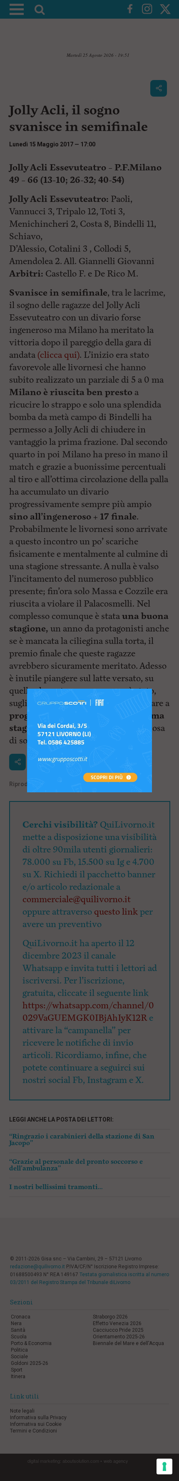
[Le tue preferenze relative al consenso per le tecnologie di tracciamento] (164, 1466)
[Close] (152, 688)
